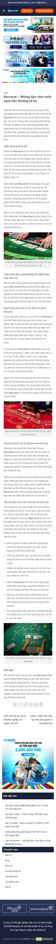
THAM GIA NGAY (44, 11)
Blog (6, 93)
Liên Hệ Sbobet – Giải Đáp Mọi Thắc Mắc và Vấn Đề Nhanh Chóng (28, 842)
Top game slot (12, 881)
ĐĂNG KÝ (27, 11)
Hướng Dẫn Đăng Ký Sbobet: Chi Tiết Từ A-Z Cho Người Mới (26, 834)
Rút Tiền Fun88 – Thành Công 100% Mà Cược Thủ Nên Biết (26, 816)
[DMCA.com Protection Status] (44, 939)
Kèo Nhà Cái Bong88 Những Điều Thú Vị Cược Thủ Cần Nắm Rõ (27, 807)
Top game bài (11, 876)
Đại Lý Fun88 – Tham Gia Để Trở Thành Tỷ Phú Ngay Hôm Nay (27, 825)
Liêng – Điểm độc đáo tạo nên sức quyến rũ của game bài (41, 720)
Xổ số (8, 887)
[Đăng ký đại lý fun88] (28, 25)
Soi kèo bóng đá (13, 871)
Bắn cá (8, 855)
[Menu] (4, 10)
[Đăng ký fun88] (28, 763)
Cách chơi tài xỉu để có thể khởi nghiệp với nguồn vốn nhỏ (15, 720)
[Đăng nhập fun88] (28, 75)
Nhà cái (8, 865)
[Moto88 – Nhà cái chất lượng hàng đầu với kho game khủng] (13, 10)
